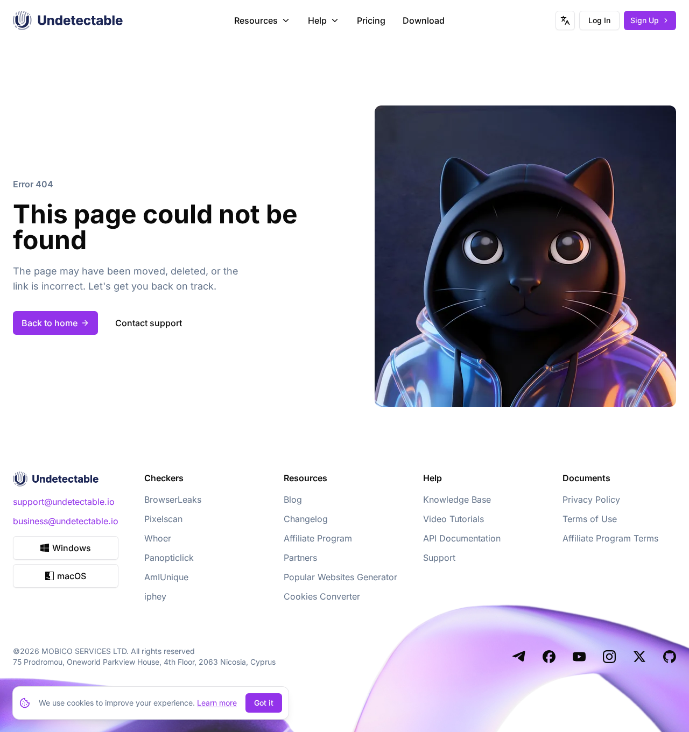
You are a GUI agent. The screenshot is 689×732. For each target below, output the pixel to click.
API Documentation (462, 538)
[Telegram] (518, 656)
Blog (293, 499)
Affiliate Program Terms (610, 538)
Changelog (306, 518)
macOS (71, 576)
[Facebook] (549, 656)
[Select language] (565, 20)
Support (439, 557)
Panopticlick (169, 557)
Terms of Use (590, 518)
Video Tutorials (453, 518)
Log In (599, 20)
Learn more (217, 702)
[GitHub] (669, 656)
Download (424, 20)
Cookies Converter (322, 596)
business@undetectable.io (65, 521)
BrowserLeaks (172, 499)
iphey (155, 596)
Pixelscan (163, 518)
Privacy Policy (591, 499)
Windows (71, 548)
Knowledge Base (457, 499)
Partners (300, 557)
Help (317, 20)
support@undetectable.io (64, 501)
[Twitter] (639, 656)
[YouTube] (579, 656)
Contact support (148, 323)
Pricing (371, 20)
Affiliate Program (318, 538)
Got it (263, 702)
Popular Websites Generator (340, 577)
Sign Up (644, 20)
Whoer (157, 538)
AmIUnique (166, 577)
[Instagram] (609, 656)
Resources (256, 20)
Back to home (50, 323)
